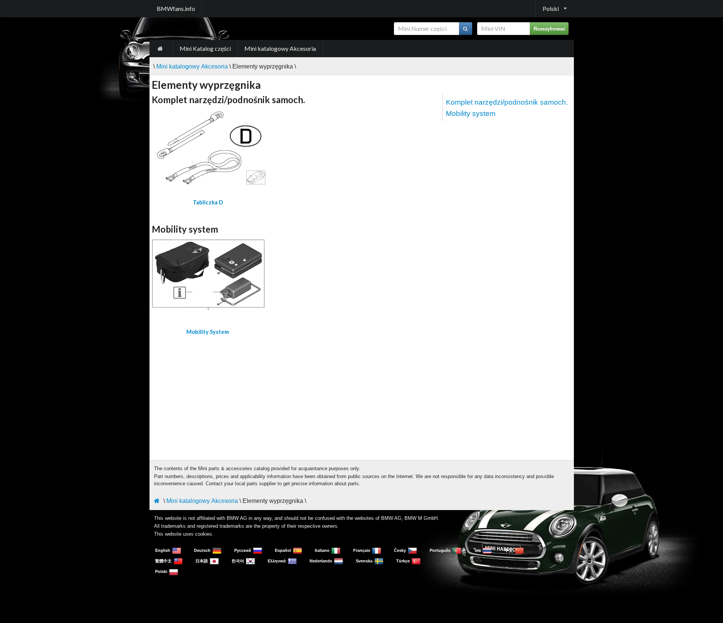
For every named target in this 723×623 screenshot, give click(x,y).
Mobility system (471, 113)
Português (440, 550)
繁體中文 (163, 561)
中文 (509, 550)
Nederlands (321, 561)
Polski (161, 571)
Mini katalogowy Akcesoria (280, 48)
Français (361, 550)
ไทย (477, 550)
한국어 (238, 561)
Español (283, 550)
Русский (242, 550)
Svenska (364, 561)
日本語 (201, 561)
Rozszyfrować (549, 28)
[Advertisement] (361, 395)
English (162, 550)
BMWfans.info (176, 8)
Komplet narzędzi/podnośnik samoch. (507, 102)
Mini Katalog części (205, 48)
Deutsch (202, 550)
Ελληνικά (277, 561)
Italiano (322, 550)
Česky (400, 550)
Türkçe (403, 561)
